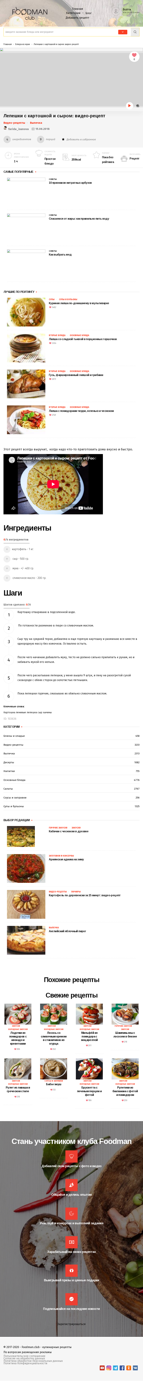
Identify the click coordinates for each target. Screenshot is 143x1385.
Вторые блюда (57, 335)
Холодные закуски (18, 1029)
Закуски (76, 828)
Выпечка (36, 122)
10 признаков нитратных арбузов (70, 182)
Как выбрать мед (60, 254)
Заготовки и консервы (61, 856)
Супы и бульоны (68, 299)
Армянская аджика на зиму (66, 859)
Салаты (71, 788)
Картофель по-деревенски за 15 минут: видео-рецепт (85, 895)
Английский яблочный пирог (67, 931)
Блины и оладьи (71, 735)
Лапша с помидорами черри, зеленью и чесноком (81, 410)
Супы (52, 299)
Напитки (71, 771)
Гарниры (76, 892)
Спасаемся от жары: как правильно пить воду (79, 218)
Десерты (71, 762)
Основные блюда (79, 335)
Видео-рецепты (14, 122)
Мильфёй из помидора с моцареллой (89, 1036)
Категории (73, 13)
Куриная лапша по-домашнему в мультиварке (79, 303)
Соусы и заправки (71, 797)
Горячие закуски (58, 828)
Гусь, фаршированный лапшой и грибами (76, 375)
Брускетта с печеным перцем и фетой (89, 1091)
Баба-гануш (53, 1084)
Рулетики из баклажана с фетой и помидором (125, 1091)
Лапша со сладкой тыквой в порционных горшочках (83, 339)
